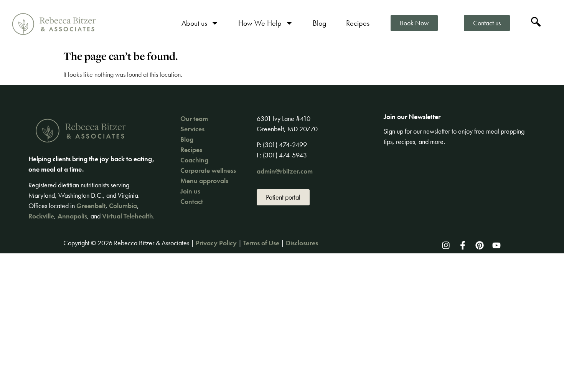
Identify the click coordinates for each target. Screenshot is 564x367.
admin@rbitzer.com (285, 171)
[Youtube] (496, 245)
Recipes (357, 23)
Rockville (41, 216)
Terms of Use (261, 242)
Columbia (123, 205)
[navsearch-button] (536, 23)
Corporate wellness (208, 170)
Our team (194, 118)
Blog (320, 23)
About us (194, 23)
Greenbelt (91, 205)
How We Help (260, 23)
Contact (191, 201)
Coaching (194, 159)
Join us (190, 191)
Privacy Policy (216, 242)
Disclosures (302, 242)
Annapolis (72, 216)
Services (192, 128)
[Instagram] (446, 245)
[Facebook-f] (462, 245)
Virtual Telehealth (127, 216)
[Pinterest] (479, 245)
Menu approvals (204, 180)
